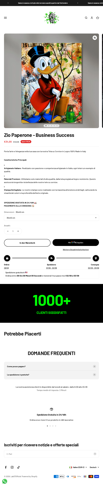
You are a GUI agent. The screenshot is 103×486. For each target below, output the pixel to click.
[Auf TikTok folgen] (18, 467)
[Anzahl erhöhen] (18, 231)
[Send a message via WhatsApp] (4, 481)
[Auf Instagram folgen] (12, 467)
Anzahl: (7, 225)
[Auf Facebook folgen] (5, 467)
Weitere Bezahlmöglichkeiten (76, 249)
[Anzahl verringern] (7, 231)
